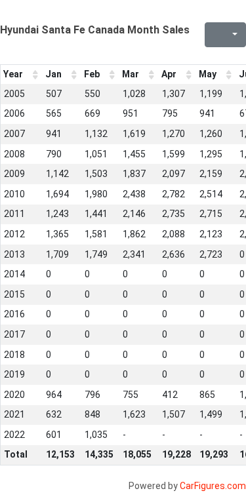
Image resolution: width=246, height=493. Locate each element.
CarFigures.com (213, 486)
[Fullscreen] (213, 34)
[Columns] (233, 34)
